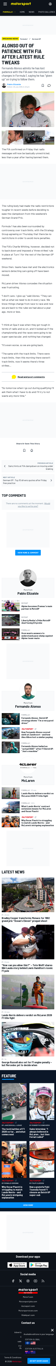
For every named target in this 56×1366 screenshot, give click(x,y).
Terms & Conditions (12, 1357)
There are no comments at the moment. (28, 504)
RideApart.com (28, 1315)
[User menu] (50, 4)
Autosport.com (28, 1306)
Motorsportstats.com (28, 1310)
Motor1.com (28, 1297)
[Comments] (50, 85)
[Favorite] (43, 85)
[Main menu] (5, 4)
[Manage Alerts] (32, 450)
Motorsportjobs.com (28, 1301)
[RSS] (43, 1281)
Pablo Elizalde (14, 84)
